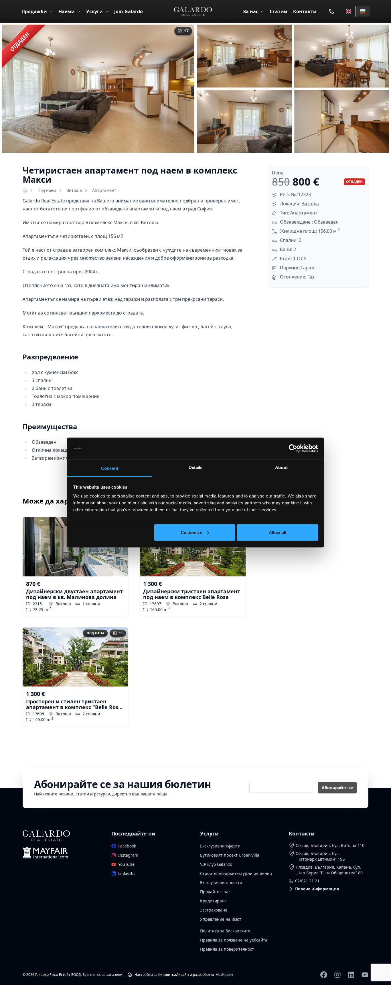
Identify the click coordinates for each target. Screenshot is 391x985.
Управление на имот (220, 919)
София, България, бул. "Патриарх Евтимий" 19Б (320, 856)
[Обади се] (331, 11)
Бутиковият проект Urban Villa (229, 855)
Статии (278, 11)
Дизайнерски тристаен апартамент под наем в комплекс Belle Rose (191, 594)
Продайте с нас (215, 891)
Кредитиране (213, 901)
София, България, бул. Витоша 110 (330, 845)
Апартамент (104, 190)
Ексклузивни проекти (221, 882)
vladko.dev (224, 974)
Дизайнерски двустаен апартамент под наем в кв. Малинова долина (74, 594)
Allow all (277, 532)
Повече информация (317, 889)
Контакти (305, 11)
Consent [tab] (109, 468)
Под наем (46, 190)
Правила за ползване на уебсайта (233, 940)
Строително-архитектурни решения (236, 873)
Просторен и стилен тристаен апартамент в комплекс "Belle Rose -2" (73, 704)
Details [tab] (196, 467)
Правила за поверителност (227, 949)
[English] (349, 11)
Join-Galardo (128, 11)
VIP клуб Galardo (216, 864)
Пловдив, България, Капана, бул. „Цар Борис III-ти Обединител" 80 (329, 869)
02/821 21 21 (307, 880)
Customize (191, 532)
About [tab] (281, 467)
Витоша (74, 190)
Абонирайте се (337, 787)
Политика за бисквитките (225, 931)
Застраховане (213, 910)
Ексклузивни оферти (220, 846)
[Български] (363, 11)
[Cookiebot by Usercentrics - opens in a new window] (293, 448)
